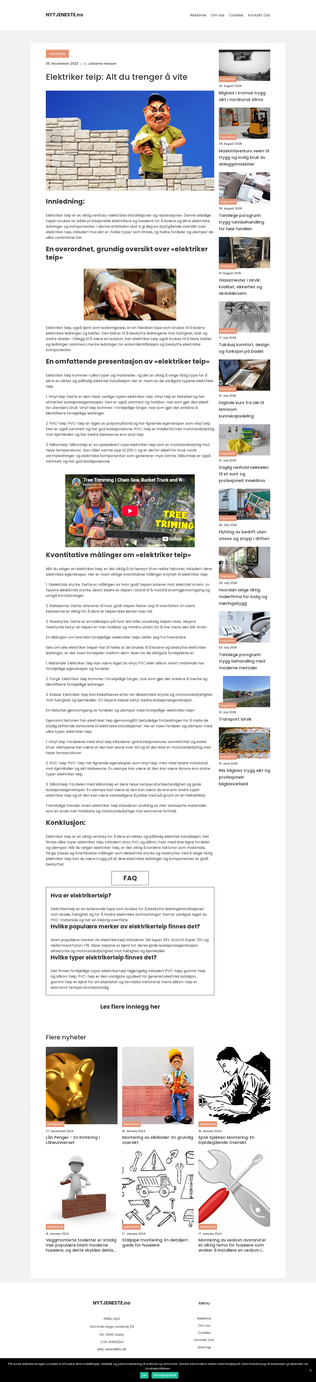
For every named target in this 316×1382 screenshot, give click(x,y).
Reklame (198, 15)
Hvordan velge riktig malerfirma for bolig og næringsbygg (243, 596)
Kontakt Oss (259, 15)
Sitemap (204, 1347)
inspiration (227, 79)
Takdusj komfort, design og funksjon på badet (244, 348)
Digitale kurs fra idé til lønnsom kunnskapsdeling (241, 409)
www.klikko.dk (115, 1349)
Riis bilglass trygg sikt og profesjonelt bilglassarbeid (244, 777)
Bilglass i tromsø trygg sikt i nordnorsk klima (242, 96)
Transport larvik (235, 719)
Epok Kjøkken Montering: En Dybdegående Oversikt (226, 1140)
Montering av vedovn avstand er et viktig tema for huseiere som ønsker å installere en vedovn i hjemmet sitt (232, 1245)
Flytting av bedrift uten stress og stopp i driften (244, 535)
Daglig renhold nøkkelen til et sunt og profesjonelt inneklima (244, 474)
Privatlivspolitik (165, 1375)
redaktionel (57, 54)
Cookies (236, 15)
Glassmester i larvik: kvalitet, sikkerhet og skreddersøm (240, 286)
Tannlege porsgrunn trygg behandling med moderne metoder (242, 661)
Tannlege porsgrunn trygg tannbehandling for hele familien (241, 222)
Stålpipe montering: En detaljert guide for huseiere (155, 1242)
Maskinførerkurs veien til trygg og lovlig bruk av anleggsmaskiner (244, 157)
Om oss (217, 15)
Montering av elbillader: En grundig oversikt (157, 1140)
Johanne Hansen (102, 63)
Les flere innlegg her (130, 1007)
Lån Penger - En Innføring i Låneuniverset (73, 1140)
